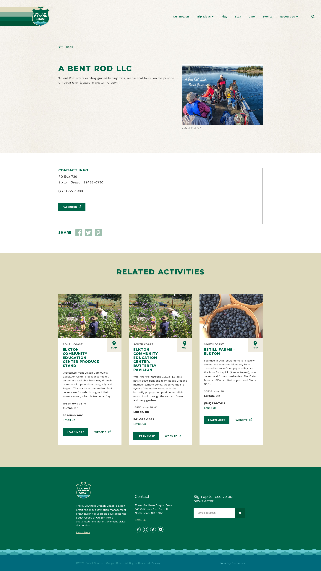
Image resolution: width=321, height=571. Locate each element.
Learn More (75, 432)
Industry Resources (232, 563)
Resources (287, 16)
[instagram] (145, 529)
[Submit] (240, 513)
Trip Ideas (203, 16)
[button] (88, 232)
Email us (69, 420)
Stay (238, 16)
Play (224, 16)
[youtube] (160, 529)
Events (267, 16)
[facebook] (137, 529)
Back (69, 47)
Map (114, 347)
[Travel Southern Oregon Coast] (25, 16)
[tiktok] (153, 529)
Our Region (181, 16)
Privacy (155, 563)
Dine (251, 16)
